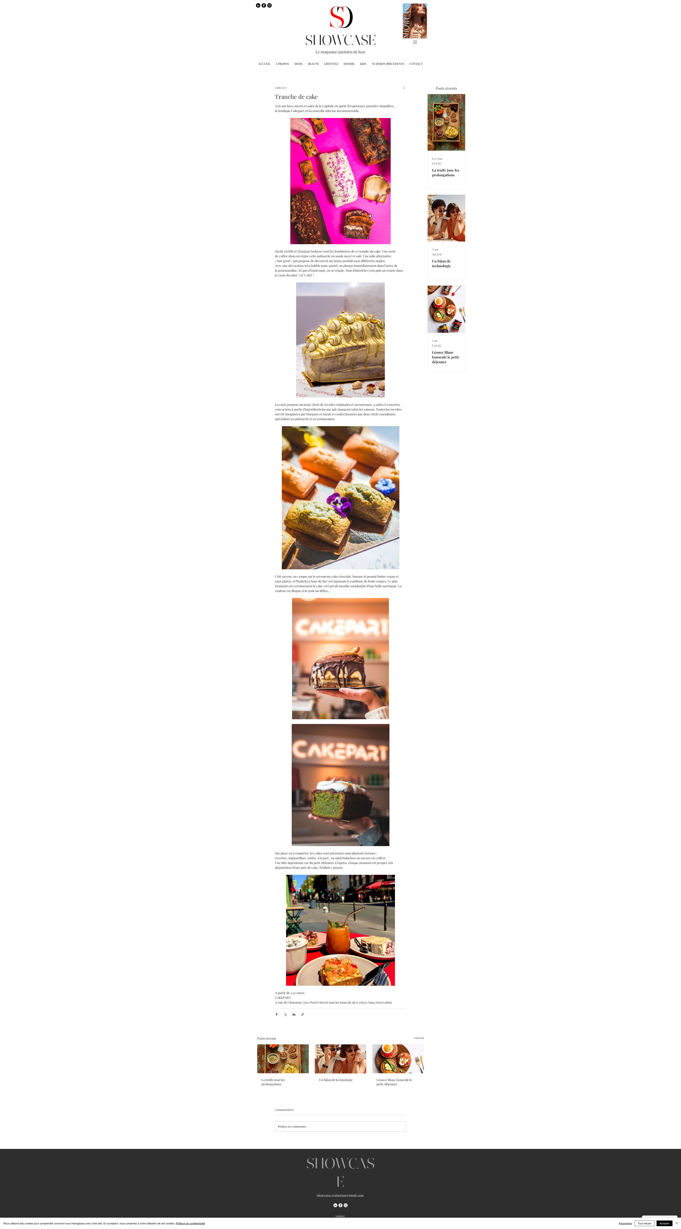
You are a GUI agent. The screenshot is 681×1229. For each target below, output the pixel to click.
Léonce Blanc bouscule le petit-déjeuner (394, 1082)
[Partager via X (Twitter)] (285, 1014)
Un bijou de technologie (336, 1080)
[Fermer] (677, 1223)
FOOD (436, 163)
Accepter (664, 1223)
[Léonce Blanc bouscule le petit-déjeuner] (398, 1058)
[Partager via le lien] (302, 1014)
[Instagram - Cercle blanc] (346, 1205)
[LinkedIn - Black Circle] (258, 5)
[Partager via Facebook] (276, 1014)
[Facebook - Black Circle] (264, 5)
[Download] (415, 42)
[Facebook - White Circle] (340, 1205)
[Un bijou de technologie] (340, 1058)
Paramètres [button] (625, 1223)
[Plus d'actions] (404, 87)
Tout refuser (644, 1223)
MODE (437, 254)
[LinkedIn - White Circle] (335, 1205)
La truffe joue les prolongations (273, 1082)
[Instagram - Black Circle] (269, 5)
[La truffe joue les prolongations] (283, 1058)
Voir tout (419, 1038)
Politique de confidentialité (190, 1223)
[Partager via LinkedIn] (294, 1014)
